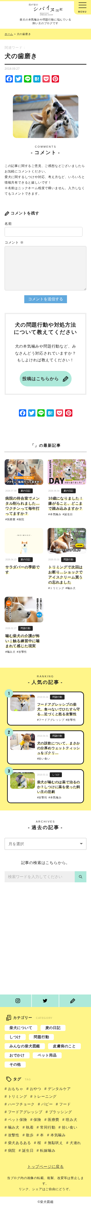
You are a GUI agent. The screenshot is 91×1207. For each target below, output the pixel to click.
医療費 (11, 519)
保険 (37, 1120)
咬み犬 (71, 1120)
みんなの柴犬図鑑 (24, 1046)
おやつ (35, 1089)
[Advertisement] (45, 939)
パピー (47, 1104)
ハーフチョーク (21, 1104)
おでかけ (17, 1055)
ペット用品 (47, 1055)
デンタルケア (59, 1089)
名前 (8, 224)
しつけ (55, 774)
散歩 (29, 1135)
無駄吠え (55, 1143)
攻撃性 (22, 652)
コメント (14, 242)
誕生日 (68, 514)
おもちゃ (15, 1089)
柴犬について (21, 1028)
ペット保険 (17, 1120)
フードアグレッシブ (51, 720)
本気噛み (55, 514)
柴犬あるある (19, 1143)
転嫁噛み (47, 1150)
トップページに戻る (45, 1167)
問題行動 (68, 559)
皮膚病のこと (64, 1046)
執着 (29, 1127)
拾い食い (44, 758)
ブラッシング (60, 1112)
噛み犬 (71, 588)
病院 (21, 519)
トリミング (57, 588)
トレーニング (45, 1096)
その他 (15, 1064)
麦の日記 (25, 490)
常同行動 (47, 1127)
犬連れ (75, 1143)
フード (65, 1104)
